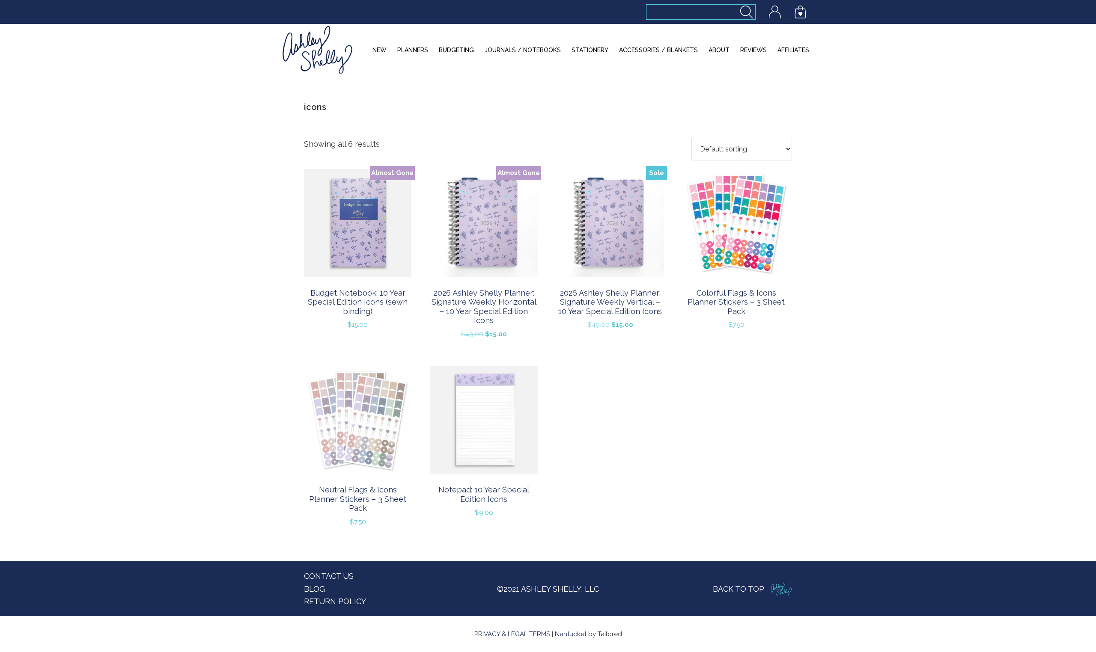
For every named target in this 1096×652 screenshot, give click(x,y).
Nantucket (571, 634)
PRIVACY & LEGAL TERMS (512, 634)
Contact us (329, 576)
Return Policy (335, 601)
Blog (314, 588)
